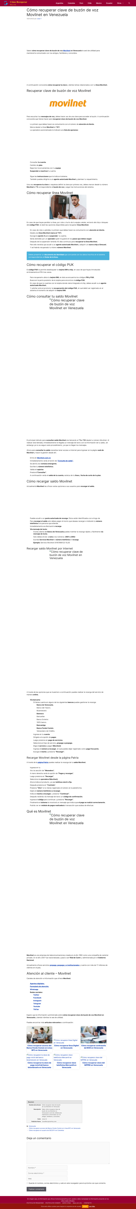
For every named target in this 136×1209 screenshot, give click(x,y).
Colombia (71, 3)
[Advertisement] (68, 35)
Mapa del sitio (77, 1203)
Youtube (36, 1006)
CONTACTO (87, 1203)
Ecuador (109, 3)
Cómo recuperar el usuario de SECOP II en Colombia (46, 1130)
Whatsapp (34, 989)
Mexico (99, 3)
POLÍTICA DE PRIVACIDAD (35, 1203)
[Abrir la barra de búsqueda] (129, 3)
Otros (119, 3)
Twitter (36, 995)
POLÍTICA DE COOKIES (53, 1203)
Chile (89, 3)
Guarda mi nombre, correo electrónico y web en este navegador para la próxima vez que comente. (67, 1183)
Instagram (37, 1001)
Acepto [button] (85, 1206)
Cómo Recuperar (18, 2)
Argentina (59, 3)
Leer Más (92, 1206)
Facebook (37, 998)
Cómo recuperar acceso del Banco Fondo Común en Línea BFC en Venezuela (54, 1128)
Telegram (37, 1004)
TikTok (36, 1009)
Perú (81, 3)
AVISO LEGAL (66, 1203)
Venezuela (32, 1126)
